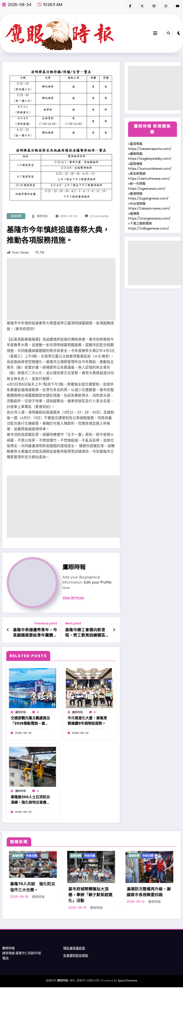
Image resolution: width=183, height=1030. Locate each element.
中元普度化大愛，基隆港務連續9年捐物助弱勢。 (87, 720)
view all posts (73, 598)
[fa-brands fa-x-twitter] (142, 6)
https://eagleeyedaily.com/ (149, 158)
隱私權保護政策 (74, 948)
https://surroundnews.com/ (150, 168)
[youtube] (177, 6)
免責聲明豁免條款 (75, 955)
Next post (73, 623)
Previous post (46, 623)
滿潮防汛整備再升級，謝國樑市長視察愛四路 (113, 891)
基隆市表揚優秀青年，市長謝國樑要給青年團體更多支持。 (35, 632)
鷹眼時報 (42, 216)
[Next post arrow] (114, 630)
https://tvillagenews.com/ (148, 228)
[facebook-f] (130, 6)
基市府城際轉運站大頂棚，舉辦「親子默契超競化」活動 (55, 894)
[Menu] (155, 33)
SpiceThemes (127, 980)
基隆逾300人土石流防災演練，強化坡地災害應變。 (30, 799)
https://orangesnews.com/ (149, 218)
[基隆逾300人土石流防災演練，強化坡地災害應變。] (32, 766)
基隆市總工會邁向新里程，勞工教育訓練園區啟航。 (85, 632)
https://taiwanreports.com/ (149, 149)
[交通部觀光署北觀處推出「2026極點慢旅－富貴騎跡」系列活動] (32, 687)
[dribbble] (154, 6)
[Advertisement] (61, 289)
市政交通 (54, 856)
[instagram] (166, 6)
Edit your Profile (97, 582)
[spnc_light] (178, 33)
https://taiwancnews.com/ (149, 208)
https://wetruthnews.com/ (149, 178)
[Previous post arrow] (8, 630)
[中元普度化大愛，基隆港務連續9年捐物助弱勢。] (89, 687)
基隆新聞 (16, 216)
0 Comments (99, 216)
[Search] (168, 33)
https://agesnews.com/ (146, 188)
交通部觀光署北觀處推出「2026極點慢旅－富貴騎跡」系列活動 (30, 720)
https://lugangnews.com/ (148, 198)
